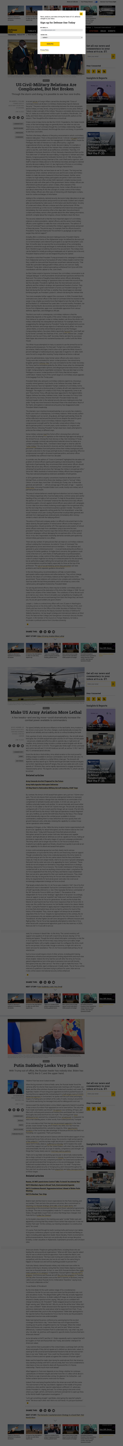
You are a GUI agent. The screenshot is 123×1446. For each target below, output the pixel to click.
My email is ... (44, 27)
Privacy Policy (44, 50)
